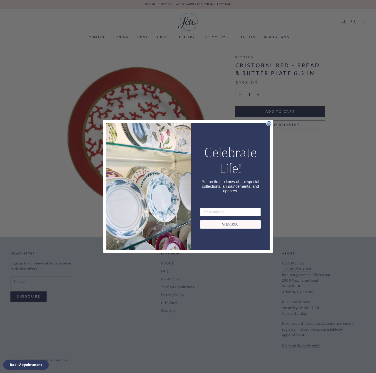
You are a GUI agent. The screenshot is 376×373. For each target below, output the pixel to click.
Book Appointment (26, 365)
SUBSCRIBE (230, 224)
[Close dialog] (269, 123)
